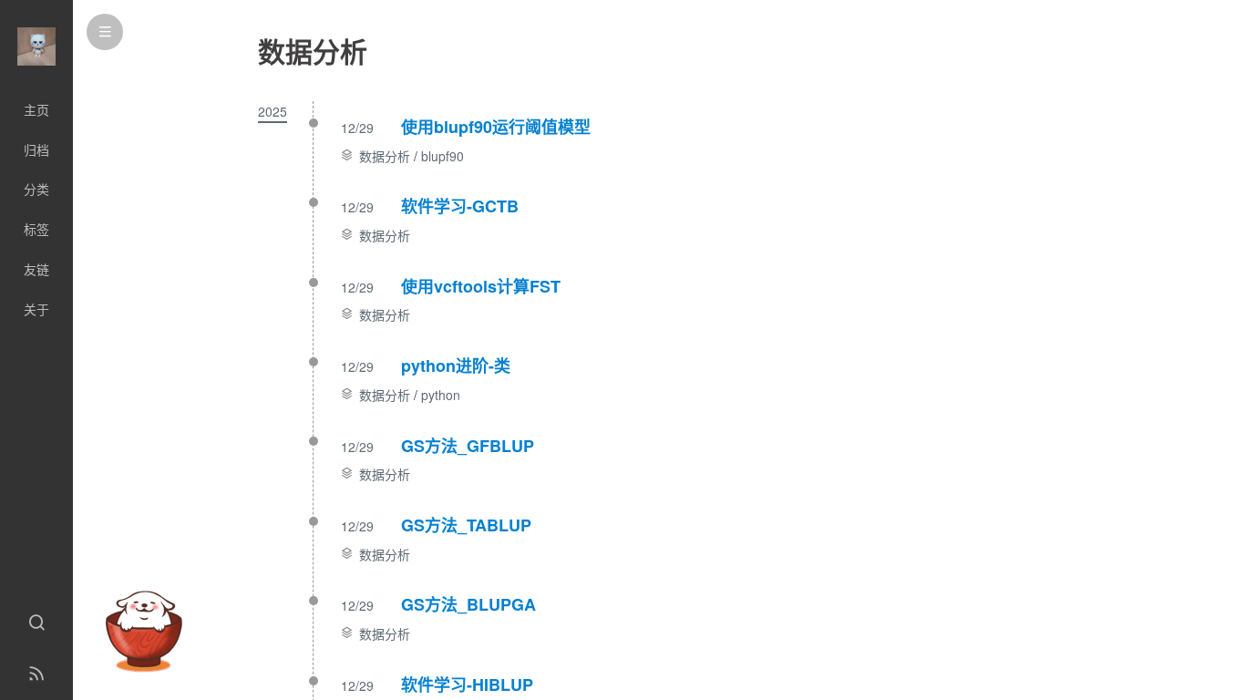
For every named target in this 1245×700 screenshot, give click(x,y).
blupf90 (442, 156)
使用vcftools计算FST (481, 286)
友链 (36, 269)
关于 (36, 309)
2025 (272, 111)
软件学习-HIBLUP (467, 684)
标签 (36, 229)
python (440, 395)
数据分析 (384, 156)
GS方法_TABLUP (466, 525)
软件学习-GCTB (460, 206)
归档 (36, 149)
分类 (36, 189)
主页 (36, 109)
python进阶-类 (455, 365)
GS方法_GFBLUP (467, 446)
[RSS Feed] (36, 674)
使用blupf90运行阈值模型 (496, 127)
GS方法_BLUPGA (468, 604)
